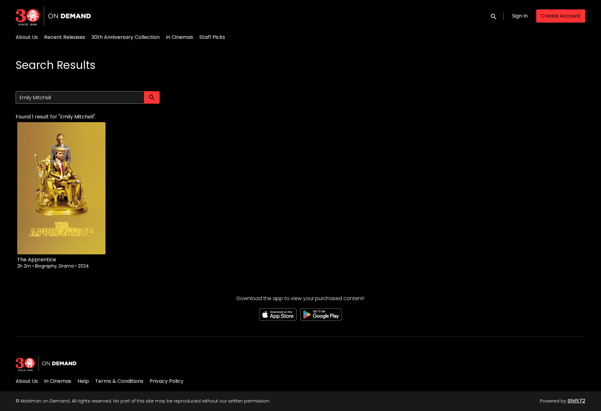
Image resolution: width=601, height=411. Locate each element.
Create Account (561, 15)
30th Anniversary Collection (125, 37)
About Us (27, 37)
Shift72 (576, 400)
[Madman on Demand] (46, 363)
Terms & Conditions (119, 381)
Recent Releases (64, 37)
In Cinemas (179, 37)
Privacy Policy (166, 381)
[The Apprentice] (61, 188)
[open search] (494, 16)
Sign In (520, 15)
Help (83, 381)
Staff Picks (212, 37)
